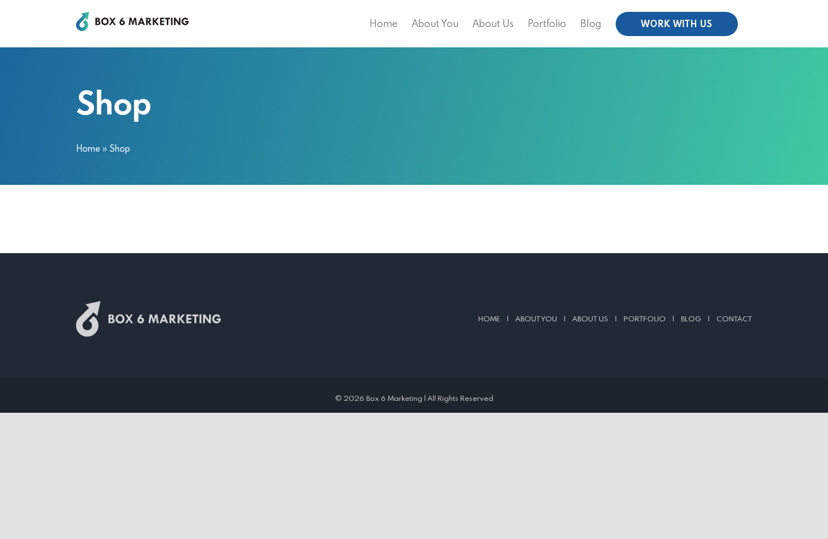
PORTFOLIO (645, 318)
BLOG (691, 318)
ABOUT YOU (536, 318)
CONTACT (734, 318)
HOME (489, 318)
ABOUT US (590, 318)
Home (88, 148)
